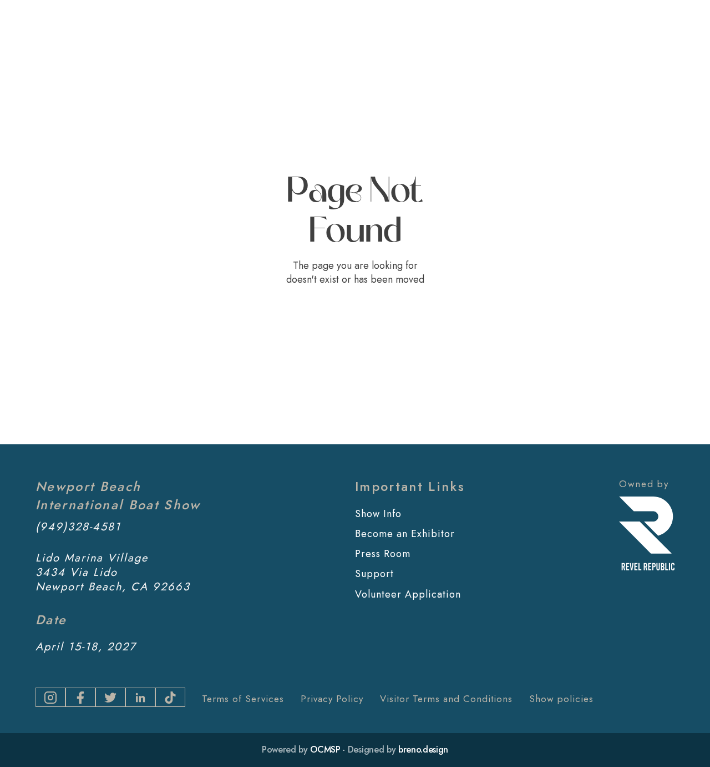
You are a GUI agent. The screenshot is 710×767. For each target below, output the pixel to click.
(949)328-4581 (78, 527)
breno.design (423, 749)
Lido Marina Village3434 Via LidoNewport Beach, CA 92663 (113, 572)
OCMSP (325, 749)
